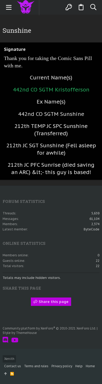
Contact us (12, 366)
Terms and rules (36, 366)
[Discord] (5, 340)
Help (79, 366)
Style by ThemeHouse (20, 333)
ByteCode (91, 229)
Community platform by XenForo (49, 328)
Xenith (9, 359)
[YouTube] (14, 340)
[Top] (6, 374)
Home (90, 366)
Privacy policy (62, 366)
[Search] (93, 7)
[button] (9, 7)
